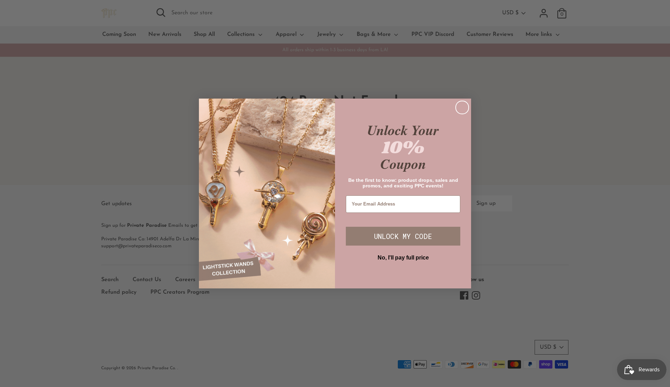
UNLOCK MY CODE (403, 236)
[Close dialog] (462, 107)
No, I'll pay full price (403, 258)
